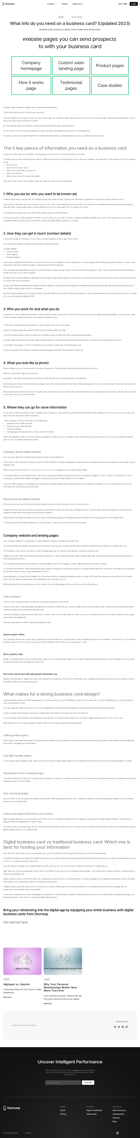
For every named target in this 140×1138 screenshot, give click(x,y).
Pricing (64, 4)
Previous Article (18, 1025)
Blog (114, 1121)
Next (28, 1025)
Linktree (62, 579)
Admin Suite (92, 1114)
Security (116, 1118)
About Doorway (119, 1110)
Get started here (15, 922)
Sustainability (118, 1114)
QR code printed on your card (40, 470)
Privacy (28, 1133)
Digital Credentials (94, 1110)
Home (62, 1110)
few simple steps (116, 718)
